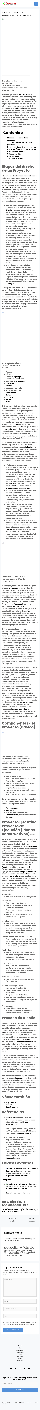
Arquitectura (23, 94)
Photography (20, 1352)
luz (28, 1039)
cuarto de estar (18, 381)
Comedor (10, 383)
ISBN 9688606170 (24, 1133)
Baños (8, 395)
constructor (27, 874)
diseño (29, 447)
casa (34, 301)
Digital (20, 1354)
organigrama (18, 413)
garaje (18, 376)
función (28, 486)
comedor (22, 426)
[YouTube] (29, 1368)
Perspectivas (11, 808)
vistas (19, 1042)
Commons (23, 1175)
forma (21, 486)
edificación (19, 108)
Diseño (9, 1104)
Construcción (12, 1107)
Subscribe (20, 1390)
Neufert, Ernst (12, 1117)
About (20, 1358)
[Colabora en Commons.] (17, 1168)
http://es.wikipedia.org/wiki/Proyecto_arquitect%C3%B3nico (20, 1210)
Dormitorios (11, 392)
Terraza (9, 397)
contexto (10, 483)
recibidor (20, 379)
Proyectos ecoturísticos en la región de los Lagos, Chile (19, 1239)
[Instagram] (20, 1368)
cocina (15, 424)
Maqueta (10, 810)
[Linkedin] (15, 1368)
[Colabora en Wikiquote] (16, 1184)
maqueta (13, 588)
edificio (5, 707)
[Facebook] (24, 1368)
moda (28, 488)
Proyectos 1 (19, 15)
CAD (29, 693)
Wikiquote (6, 1180)
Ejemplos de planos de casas (18, 1193)
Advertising (20, 1350)
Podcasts (20, 1356)
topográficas (21, 1035)
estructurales (12, 486)
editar (33, 835)
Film (20, 1348)
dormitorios (10, 429)
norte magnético (19, 709)
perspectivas (18, 606)
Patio (8, 402)
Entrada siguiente (32, 1218)
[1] (27, 1131)
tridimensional (12, 815)
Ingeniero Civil (26, 867)
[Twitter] (11, 1368)
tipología (10, 283)
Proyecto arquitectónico (18, 1174)
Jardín (8, 399)
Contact (20, 1361)
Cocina (9, 386)
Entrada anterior (12, 1218)
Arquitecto (6, 187)
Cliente (9, 210)
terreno (11, 707)
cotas (27, 611)
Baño (8, 390)
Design (20, 1346)
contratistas (15, 876)
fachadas (18, 604)
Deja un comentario (8, 15)
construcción (32, 846)
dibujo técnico (26, 702)
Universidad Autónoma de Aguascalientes (17, 1157)
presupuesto (11, 488)
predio (5, 1032)
